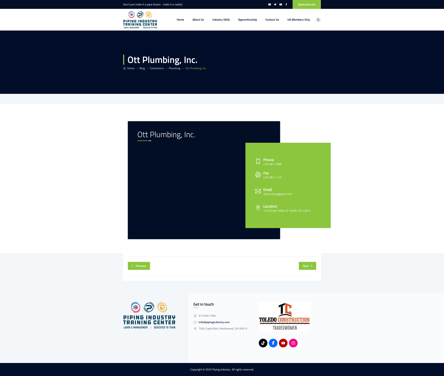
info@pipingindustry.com (214, 322)
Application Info (306, 4)
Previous (141, 266)
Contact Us (272, 19)
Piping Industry (221, 369)
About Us (198, 19)
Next (305, 266)
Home (180, 19)
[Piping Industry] (140, 20)
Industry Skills (221, 19)
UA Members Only (298, 19)
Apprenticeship (247, 19)
